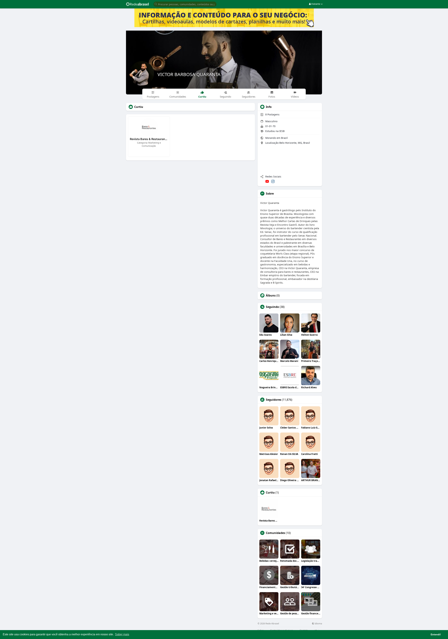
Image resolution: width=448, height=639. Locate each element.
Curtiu (270, 492)
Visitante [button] (316, 3)
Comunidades (275, 532)
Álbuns (271, 295)
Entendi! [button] (436, 634)
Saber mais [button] (122, 634)
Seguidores (273, 399)
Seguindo (272, 306)
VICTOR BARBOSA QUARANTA (189, 74)
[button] (185, 4)
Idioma (318, 623)
